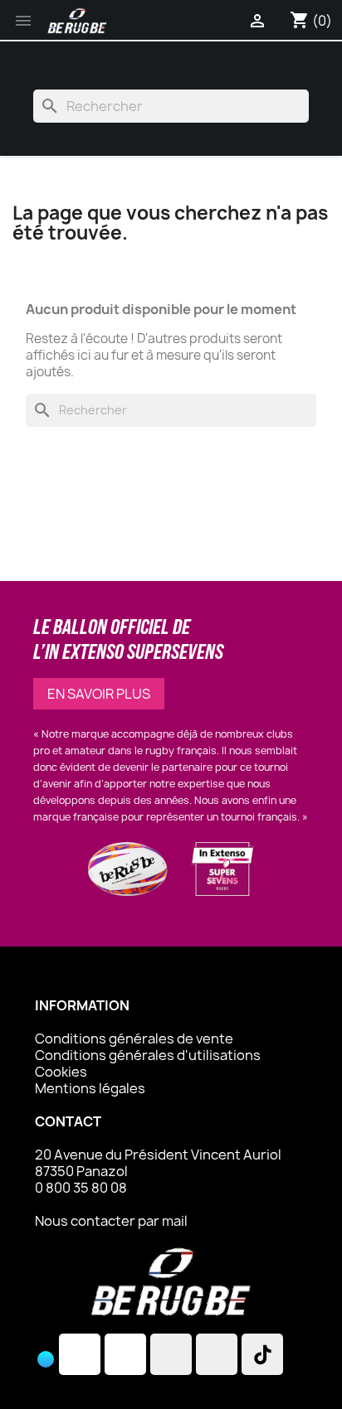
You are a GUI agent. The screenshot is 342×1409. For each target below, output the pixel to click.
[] (33, 1375)
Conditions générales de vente (134, 1038)
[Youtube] (216, 1354)
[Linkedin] (171, 1354)
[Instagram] (79, 1354)
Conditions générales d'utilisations (148, 1055)
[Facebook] (125, 1354)
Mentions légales (90, 1088)
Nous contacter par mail (111, 1221)
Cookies (61, 1072)
